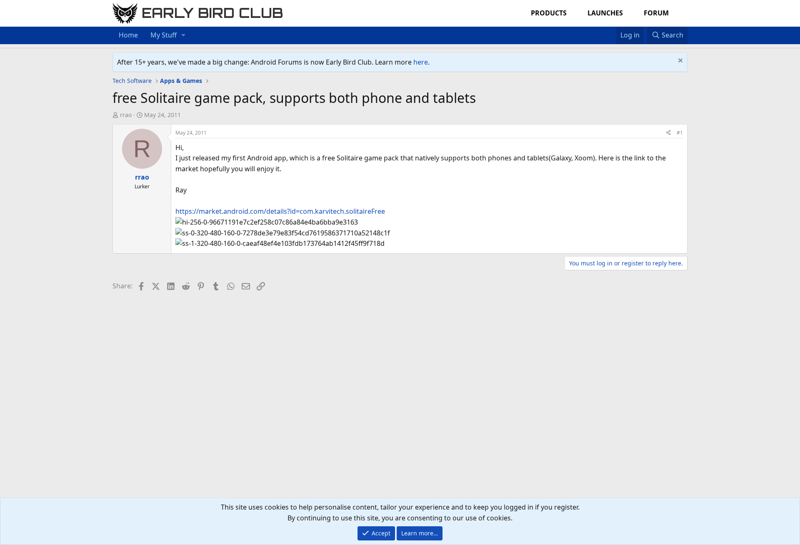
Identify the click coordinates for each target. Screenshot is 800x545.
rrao (126, 115)
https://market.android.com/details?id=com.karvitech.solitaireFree (280, 211)
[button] (184, 35)
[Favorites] (612, 30)
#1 (680, 132)
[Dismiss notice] (679, 61)
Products (549, 13)
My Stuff (163, 35)
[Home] (603, 30)
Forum (656, 13)
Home (128, 35)
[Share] (668, 133)
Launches (605, 13)
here (420, 62)
